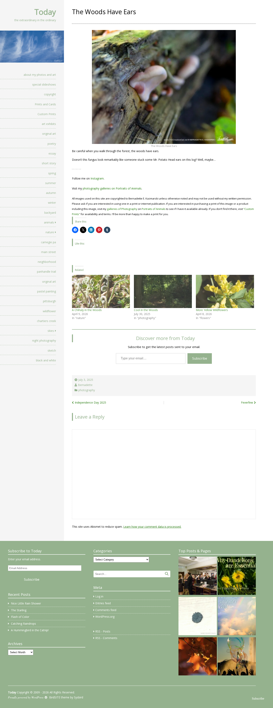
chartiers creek (46, 321)
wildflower (49, 311)
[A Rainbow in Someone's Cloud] (237, 616)
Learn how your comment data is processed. (152, 527)
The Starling (18, 610)
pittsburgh (49, 301)
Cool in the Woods (146, 310)
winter (52, 202)
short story (49, 163)
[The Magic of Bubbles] (237, 657)
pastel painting (46, 291)
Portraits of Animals (153, 209)
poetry (52, 144)
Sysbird (78, 697)
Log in (99, 596)
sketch (52, 350)
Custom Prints (47, 114)
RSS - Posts (102, 631)
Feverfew (247, 402)
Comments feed (105, 610)
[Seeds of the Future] (197, 657)
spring (52, 173)
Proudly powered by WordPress (25, 697)
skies (51, 331)
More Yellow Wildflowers (212, 310)
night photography (44, 340)
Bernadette (85, 385)
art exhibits (49, 124)
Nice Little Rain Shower (26, 603)
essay (52, 153)
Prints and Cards (45, 104)
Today (45, 12)
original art (49, 134)
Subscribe (199, 358)
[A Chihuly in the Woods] (101, 291)
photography (86, 390)
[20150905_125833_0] (197, 616)
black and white (46, 360)
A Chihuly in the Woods (87, 310)
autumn (51, 193)
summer (50, 183)
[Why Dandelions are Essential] (237, 576)
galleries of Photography (122, 209)
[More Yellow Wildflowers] (225, 291)
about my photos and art (40, 75)
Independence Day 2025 (90, 402)
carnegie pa (48, 242)
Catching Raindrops (23, 623)
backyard (50, 212)
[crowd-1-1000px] (197, 576)
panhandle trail (46, 271)
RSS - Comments (106, 638)
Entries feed (103, 603)
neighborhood (47, 262)
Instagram (97, 178)
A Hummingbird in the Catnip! (30, 630)
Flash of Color (20, 617)
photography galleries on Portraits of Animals (112, 188)
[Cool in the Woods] (163, 291)
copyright (50, 94)
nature (50, 232)
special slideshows (44, 84)
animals (49, 222)
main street (48, 252)
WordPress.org (105, 616)
